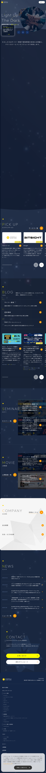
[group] (8, 30)
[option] (11, 245)
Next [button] (41, 265)
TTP (9, 364)
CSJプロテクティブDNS (28, 368)
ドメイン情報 (37, 368)
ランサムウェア (33, 369)
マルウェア (13, 364)
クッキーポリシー (7, 763)
